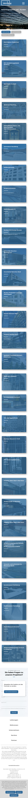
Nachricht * (4, 702)
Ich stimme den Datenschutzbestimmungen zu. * (14, 708)
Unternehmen (14, 730)
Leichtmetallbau (16, 32)
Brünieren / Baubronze (8, 35)
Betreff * (3, 697)
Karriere (14, 735)
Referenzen (14, 725)
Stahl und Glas (6, 32)
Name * (3, 680)
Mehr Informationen (18, 788)
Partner (14, 740)
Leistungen (14, 720)
